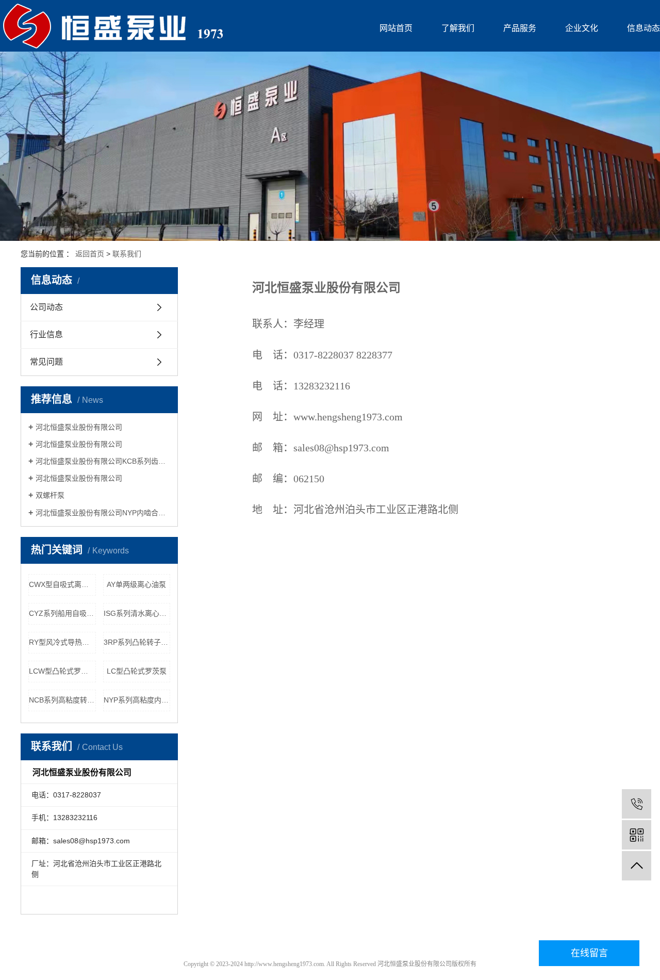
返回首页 (89, 254)
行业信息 (46, 334)
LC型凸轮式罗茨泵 (137, 671)
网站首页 (396, 28)
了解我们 (457, 28)
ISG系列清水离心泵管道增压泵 (137, 613)
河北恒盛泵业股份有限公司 (79, 427)
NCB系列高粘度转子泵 (62, 700)
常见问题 (46, 361)
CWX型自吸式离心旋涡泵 (62, 584)
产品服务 (519, 28)
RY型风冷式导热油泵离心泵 (62, 642)
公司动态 (46, 307)
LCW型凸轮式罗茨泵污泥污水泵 (62, 671)
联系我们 (126, 254)
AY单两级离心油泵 (136, 584)
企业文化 (581, 28)
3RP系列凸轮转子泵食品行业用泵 (137, 642)
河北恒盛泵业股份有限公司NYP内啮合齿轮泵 (103, 513)
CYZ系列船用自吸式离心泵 (62, 613)
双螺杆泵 (50, 495)
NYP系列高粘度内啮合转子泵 (137, 700)
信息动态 (643, 28)
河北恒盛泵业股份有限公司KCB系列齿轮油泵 (103, 461)
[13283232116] (636, 804)
